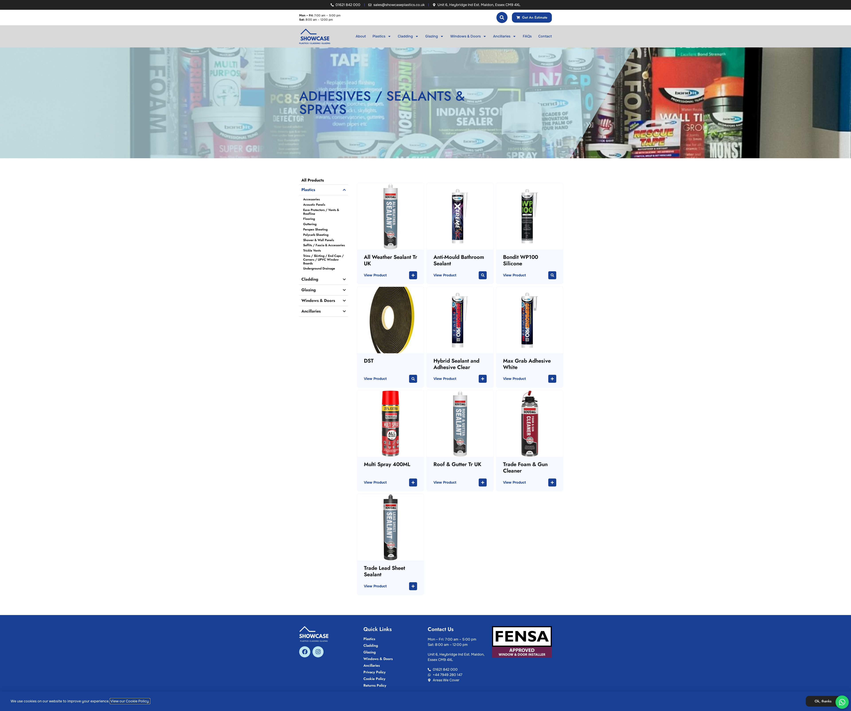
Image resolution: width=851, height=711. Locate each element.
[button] (413, 275)
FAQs (527, 36)
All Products (312, 180)
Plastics (379, 36)
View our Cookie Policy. (130, 701)
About (361, 36)
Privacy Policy (374, 672)
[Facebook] (304, 651)
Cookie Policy (374, 679)
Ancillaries (501, 36)
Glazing (431, 36)
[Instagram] (318, 651)
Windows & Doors (465, 36)
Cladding (405, 36)
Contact (545, 36)
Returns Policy (374, 685)
